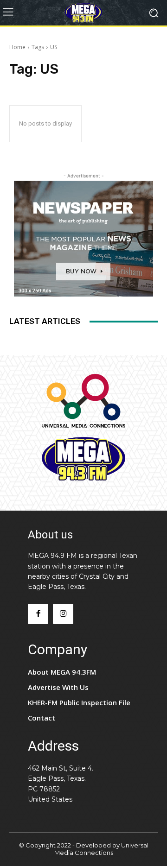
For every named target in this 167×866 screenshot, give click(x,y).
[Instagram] (63, 614)
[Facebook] (38, 614)
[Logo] (83, 13)
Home (17, 47)
